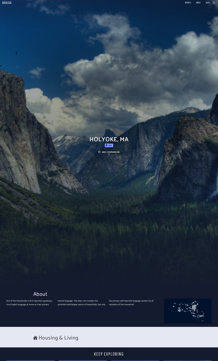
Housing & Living (58, 337)
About (198, 2)
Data (208, 2)
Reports (188, 2)
